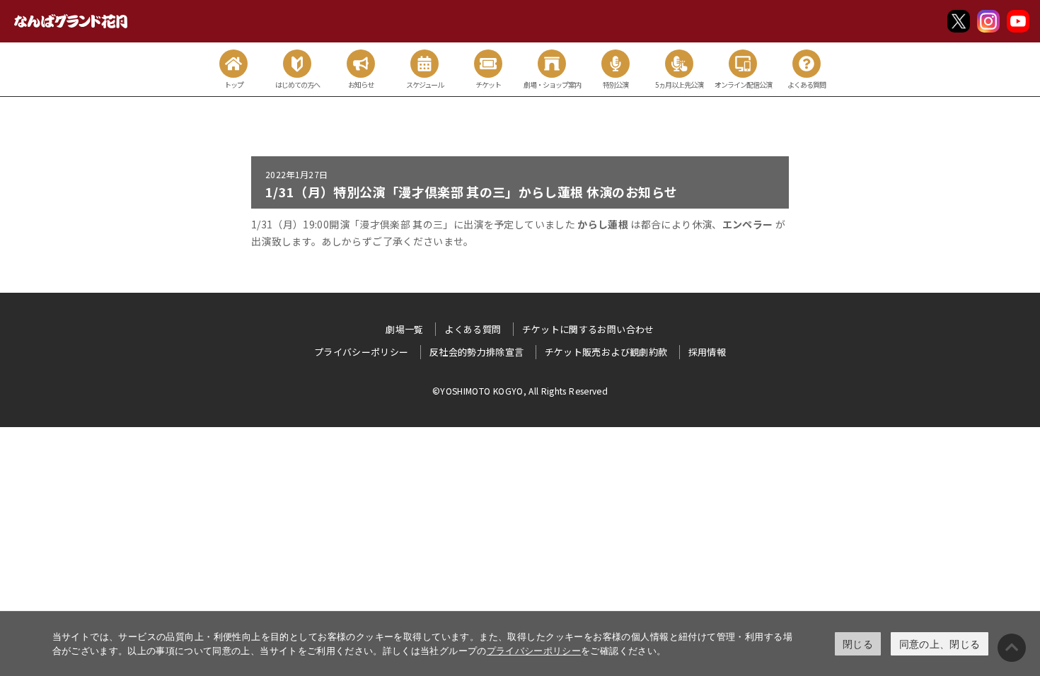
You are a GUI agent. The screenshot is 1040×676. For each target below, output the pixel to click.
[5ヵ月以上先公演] (679, 63)
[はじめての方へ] (297, 63)
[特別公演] (615, 63)
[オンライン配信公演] (743, 63)
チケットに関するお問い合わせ (588, 329)
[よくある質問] (806, 63)
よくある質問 (472, 329)
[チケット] (488, 63)
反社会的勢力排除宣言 (476, 352)
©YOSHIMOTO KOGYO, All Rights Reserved (520, 391)
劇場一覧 (404, 329)
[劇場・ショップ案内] (552, 63)
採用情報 (707, 352)
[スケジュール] (424, 63)
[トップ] (233, 63)
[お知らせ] (361, 63)
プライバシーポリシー (534, 650)
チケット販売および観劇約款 (606, 352)
